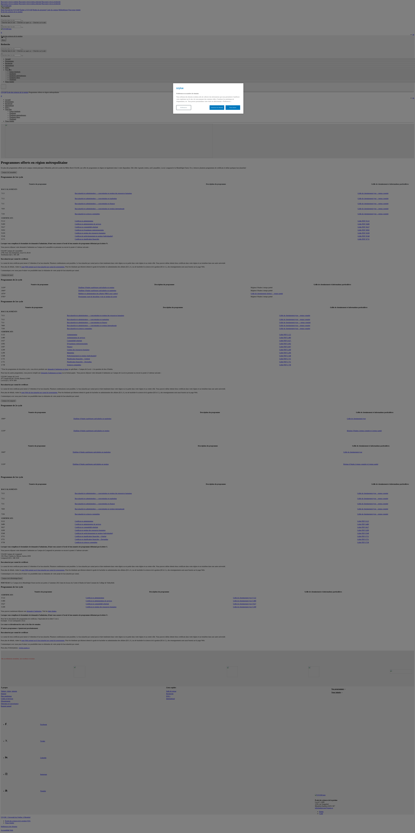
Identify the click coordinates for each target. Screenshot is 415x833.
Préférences (183, 107)
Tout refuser (232, 107)
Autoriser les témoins (217, 107)
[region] (208, 98)
